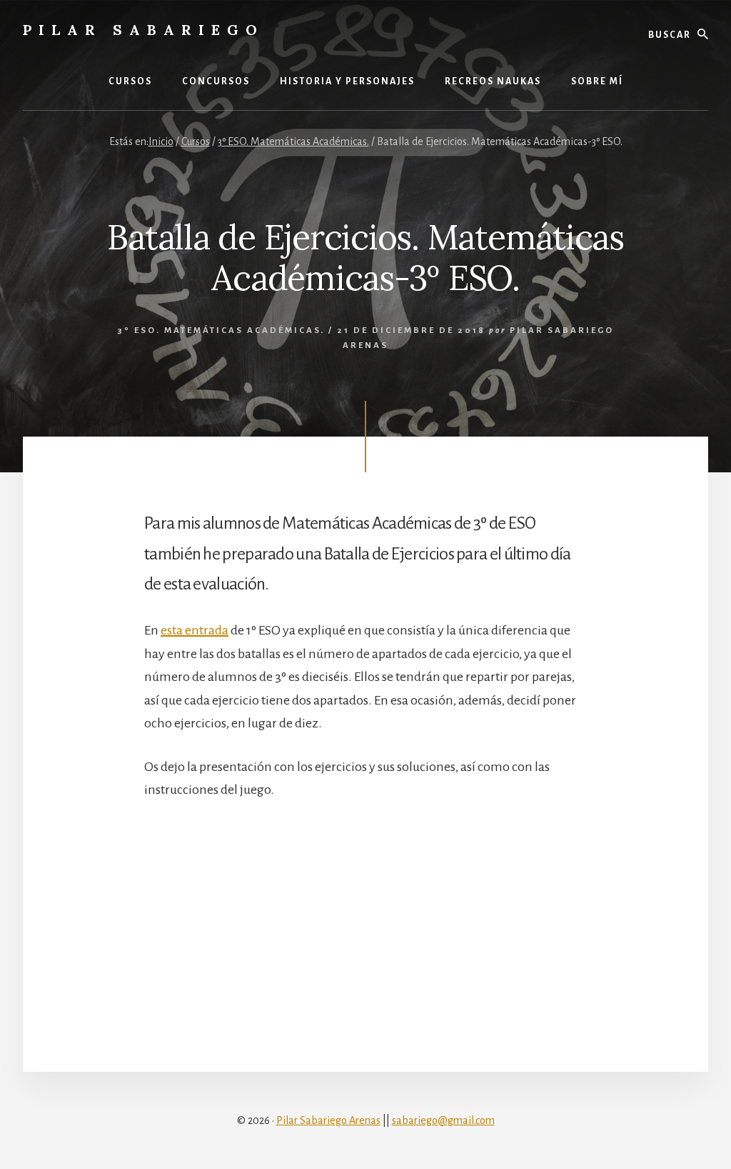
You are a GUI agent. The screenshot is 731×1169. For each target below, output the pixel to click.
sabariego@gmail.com (443, 1120)
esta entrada (194, 630)
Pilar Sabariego (143, 30)
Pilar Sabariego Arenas (328, 1120)
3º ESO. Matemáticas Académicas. (221, 330)
